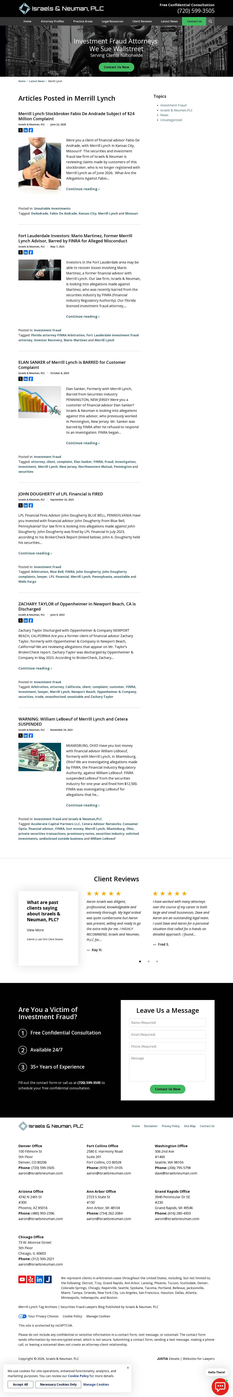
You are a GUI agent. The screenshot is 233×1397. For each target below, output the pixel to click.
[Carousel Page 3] (157, 961)
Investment (27, 467)
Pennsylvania (102, 577)
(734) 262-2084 (111, 1213)
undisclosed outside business (61, 838)
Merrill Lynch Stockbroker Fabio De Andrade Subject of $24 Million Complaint (76, 116)
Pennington (123, 467)
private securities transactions (41, 834)
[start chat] (220, 1386)
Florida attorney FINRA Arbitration (58, 335)
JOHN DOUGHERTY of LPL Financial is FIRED (60, 493)
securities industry (110, 834)
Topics (160, 96)
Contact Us (194, 21)
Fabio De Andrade (63, 213)
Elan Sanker (83, 462)
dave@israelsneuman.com (176, 1173)
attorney (38, 462)
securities (25, 471)
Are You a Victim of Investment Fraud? (48, 1013)
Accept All (20, 1384)
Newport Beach (83, 692)
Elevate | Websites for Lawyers (186, 1359)
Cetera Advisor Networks (101, 824)
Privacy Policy (171, 1126)
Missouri (131, 213)
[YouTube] (22, 1279)
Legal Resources (112, 21)
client (51, 462)
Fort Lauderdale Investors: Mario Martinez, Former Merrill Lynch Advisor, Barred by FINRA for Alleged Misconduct (75, 238)
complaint (64, 462)
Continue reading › (82, 189)
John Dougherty (88, 572)
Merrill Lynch (108, 213)
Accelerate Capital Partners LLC (55, 824)
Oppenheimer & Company (116, 692)
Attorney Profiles (52, 21)
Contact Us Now (116, 67)
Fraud (109, 462)
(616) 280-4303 (179, 1213)
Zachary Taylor (102, 697)
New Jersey (68, 467)
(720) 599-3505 (196, 10)
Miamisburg (116, 829)
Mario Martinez (75, 340)
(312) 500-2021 (42, 1258)
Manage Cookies (98, 1316)
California (73, 687)
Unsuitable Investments (52, 208)
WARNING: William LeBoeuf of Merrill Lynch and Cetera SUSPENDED (73, 721)
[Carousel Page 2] (148, 961)
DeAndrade (39, 213)
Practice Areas (83, 21)
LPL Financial (59, 577)
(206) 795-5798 (179, 1167)
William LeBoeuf (102, 838)
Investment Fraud (47, 330)
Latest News (169, 21)
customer (117, 687)
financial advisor (40, 829)
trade (39, 697)
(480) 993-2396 (42, 1213)
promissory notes (80, 834)
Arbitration (39, 572)
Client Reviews (142, 21)
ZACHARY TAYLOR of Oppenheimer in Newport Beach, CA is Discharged (77, 606)
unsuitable (122, 577)
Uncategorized (171, 120)
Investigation (125, 462)
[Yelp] (31, 1279)
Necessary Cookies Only (58, 1384)
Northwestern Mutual (95, 467)
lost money (74, 829)
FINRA (98, 462)
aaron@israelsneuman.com (40, 1173)
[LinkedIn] (39, 1279)
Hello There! (216, 1372)
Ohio (130, 829)
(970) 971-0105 (111, 1167)
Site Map (190, 1126)
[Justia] (48, 1279)
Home (27, 21)
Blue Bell (56, 572)
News (164, 115)
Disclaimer (151, 1126)
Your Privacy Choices (43, 1316)
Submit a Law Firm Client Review (45, 939)
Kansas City (87, 213)
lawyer (42, 577)
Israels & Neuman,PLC (85, 819)
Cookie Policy (72, 1316)
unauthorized (55, 697)
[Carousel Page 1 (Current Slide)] (140, 961)
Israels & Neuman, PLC (62, 1359)
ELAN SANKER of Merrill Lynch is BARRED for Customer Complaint (72, 365)
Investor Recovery (48, 340)
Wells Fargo (27, 581)
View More (35, 930)
